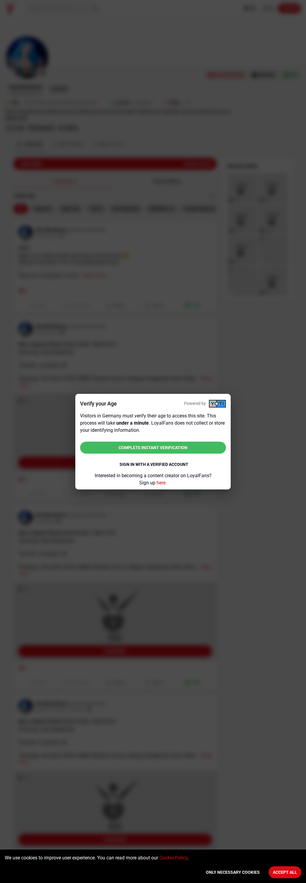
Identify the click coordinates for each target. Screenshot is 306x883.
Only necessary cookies (233, 872)
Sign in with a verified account (154, 464)
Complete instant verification (153, 447)
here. (162, 483)
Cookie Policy (173, 858)
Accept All (285, 872)
